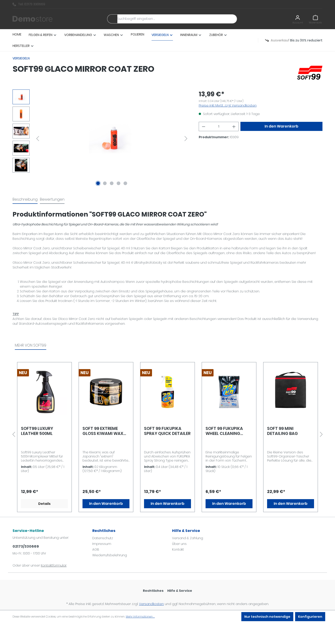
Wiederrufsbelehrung (109, 555)
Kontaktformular (54, 565)
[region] (101, 138)
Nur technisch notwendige (267, 616)
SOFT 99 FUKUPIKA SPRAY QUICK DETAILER (167, 431)
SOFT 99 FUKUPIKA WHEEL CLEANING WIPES (224, 431)
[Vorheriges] (37, 138)
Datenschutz (102, 538)
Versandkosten (151, 604)
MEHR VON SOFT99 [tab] (30, 345)
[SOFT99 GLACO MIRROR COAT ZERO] (111, 138)
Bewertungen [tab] (52, 199)
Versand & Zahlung (187, 538)
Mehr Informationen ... (140, 616)
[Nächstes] (186, 138)
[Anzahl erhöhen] (234, 126)
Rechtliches (103, 530)
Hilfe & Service (186, 530)
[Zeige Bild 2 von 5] (105, 183)
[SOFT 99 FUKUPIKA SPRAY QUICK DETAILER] (167, 392)
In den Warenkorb (281, 126)
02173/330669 (26, 546)
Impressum (101, 543)
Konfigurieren (310, 616)
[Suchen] (112, 18)
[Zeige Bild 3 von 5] (111, 183)
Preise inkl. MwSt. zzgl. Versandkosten (228, 105)
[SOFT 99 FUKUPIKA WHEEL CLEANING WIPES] (229, 392)
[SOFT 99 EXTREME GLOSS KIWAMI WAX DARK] (105, 392)
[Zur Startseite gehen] (32, 19)
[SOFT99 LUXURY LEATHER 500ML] (44, 392)
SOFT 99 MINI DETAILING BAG (282, 431)
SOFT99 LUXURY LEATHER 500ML (37, 431)
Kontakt (178, 549)
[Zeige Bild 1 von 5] (98, 183)
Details (44, 503)
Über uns (179, 543)
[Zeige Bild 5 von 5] (125, 183)
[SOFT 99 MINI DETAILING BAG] (290, 392)
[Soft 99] (309, 72)
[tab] (25, 200)
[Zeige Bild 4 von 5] (118, 183)
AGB (95, 549)
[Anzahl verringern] (203, 126)
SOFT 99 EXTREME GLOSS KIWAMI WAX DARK (102, 431)
